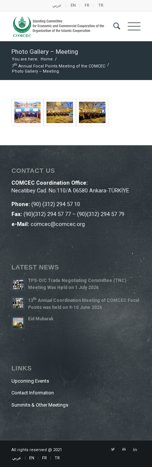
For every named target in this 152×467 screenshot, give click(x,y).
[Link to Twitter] (112, 449)
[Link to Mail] (123, 449)
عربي (57, 5)
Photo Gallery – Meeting (44, 51)
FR (86, 5)
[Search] (113, 26)
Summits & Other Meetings (39, 405)
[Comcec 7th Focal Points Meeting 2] (60, 112)
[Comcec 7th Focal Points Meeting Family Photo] (27, 112)
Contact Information (32, 392)
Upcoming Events (30, 381)
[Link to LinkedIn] (135, 449)
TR (100, 5)
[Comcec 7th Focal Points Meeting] (92, 112)
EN (73, 5)
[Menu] (130, 26)
